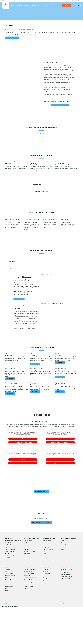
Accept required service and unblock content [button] (23, 442)
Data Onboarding (28, 540)
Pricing (26, 5)
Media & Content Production (30, 545)
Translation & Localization (30, 547)
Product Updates (9, 586)
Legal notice (7, 603)
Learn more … (19, 299)
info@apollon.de (69, 576)
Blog (6, 588)
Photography (46, 547)
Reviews (26, 588)
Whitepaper (8, 569)
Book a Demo (67, 5)
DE (76, 5)
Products (13, 5)
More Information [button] (23, 436)
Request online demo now (59, 105)
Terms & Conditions (25, 603)
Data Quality (27, 549)
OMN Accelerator (9, 542)
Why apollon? (27, 575)
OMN (65, 65)
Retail (62, 540)
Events (6, 590)
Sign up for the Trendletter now (41, 522)
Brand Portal (27, 553)
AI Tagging (7, 557)
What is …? (7, 571)
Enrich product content (29, 542)
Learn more (35, 364)
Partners (37, 5)
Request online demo (41, 491)
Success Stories (9, 573)
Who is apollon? (28, 579)
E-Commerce (46, 542)
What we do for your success (31, 584)
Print (44, 545)
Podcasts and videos (10, 575)
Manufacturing (64, 547)
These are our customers (30, 577)
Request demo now (12, 37)
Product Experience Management (13, 540)
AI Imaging (7, 553)
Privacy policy (15, 603)
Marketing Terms (9, 579)
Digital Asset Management (11, 547)
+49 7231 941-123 (68, 574)
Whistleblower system (29, 586)
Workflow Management (10, 551)
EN (80, 5)
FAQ (6, 582)
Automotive (64, 545)
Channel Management (10, 549)
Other (62, 549)
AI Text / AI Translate (10, 555)
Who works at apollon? (29, 569)
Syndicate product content (30, 551)
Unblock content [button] (23, 438)
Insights (31, 5)
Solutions (19, 5)
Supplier (45, 553)
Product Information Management (13, 545)
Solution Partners (28, 571)
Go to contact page (65, 578)
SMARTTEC (69, 603)
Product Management (48, 549)
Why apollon (45, 5)
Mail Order (63, 542)
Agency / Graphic (47, 540)
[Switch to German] (78, 5)
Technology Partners (29, 573)
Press (6, 584)
